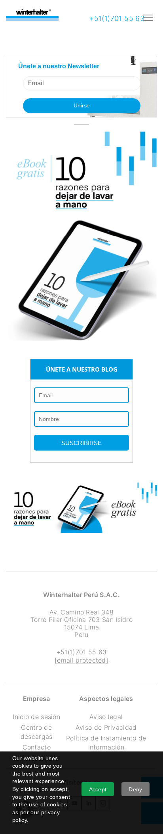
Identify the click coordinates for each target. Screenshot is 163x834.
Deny (135, 789)
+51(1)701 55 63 (115, 18)
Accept (98, 789)
